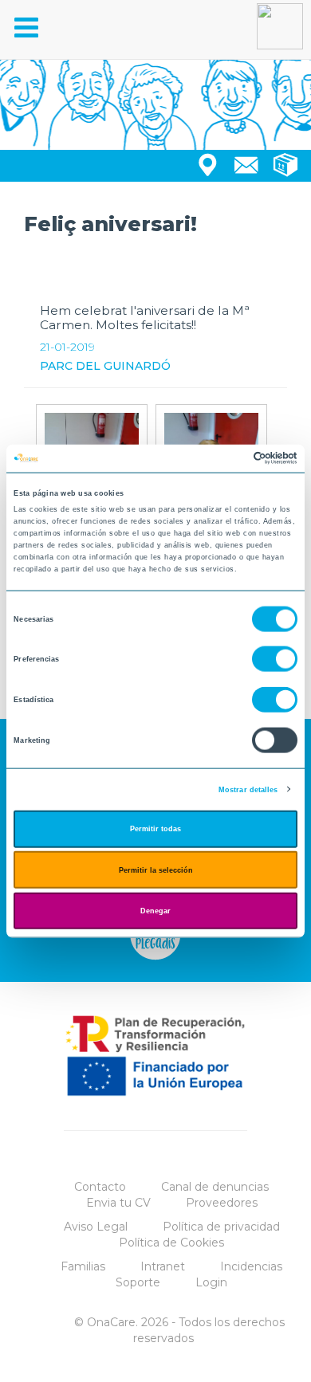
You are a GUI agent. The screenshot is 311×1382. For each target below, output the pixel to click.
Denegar (155, 911)
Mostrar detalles (248, 789)
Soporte (138, 1282)
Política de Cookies (171, 1242)
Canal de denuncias (215, 1187)
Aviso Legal (96, 1226)
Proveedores (222, 1203)
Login (211, 1282)
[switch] (274, 659)
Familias (83, 1266)
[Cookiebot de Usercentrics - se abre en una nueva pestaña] (227, 458)
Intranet (162, 1266)
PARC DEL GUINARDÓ (105, 366)
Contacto (100, 1187)
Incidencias (251, 1266)
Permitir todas (155, 829)
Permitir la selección (156, 870)
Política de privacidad (221, 1226)
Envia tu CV (118, 1203)
